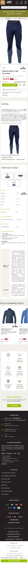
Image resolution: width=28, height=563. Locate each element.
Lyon (14, 453)
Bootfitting (4, 485)
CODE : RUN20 (10, 13)
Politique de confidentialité (13, 536)
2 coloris (7, 341)
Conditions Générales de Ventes (13, 534)
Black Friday (13, 545)
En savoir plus (5, 95)
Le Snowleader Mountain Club (8, 475)
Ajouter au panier (10, 85)
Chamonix (9, 453)
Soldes (8, 545)
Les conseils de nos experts (8, 472)
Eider (3, 67)
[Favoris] (20, 85)
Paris (18, 453)
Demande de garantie (6, 491)
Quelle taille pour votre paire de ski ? (14, 553)
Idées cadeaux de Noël (15, 547)
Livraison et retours (6, 482)
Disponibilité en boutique (20, 81)
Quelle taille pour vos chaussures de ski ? (14, 555)
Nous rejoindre (5, 494)
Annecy (3, 453)
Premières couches (20, 159)
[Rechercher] (26, 6)
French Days (20, 545)
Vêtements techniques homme (8, 159)
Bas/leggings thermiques (8, 19)
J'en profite (18, 13)
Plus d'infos (4, 463)
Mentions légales (19, 539)
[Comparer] (24, 85)
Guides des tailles (5, 478)
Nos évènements (5, 488)
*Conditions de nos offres (13, 531)
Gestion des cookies (10, 539)
